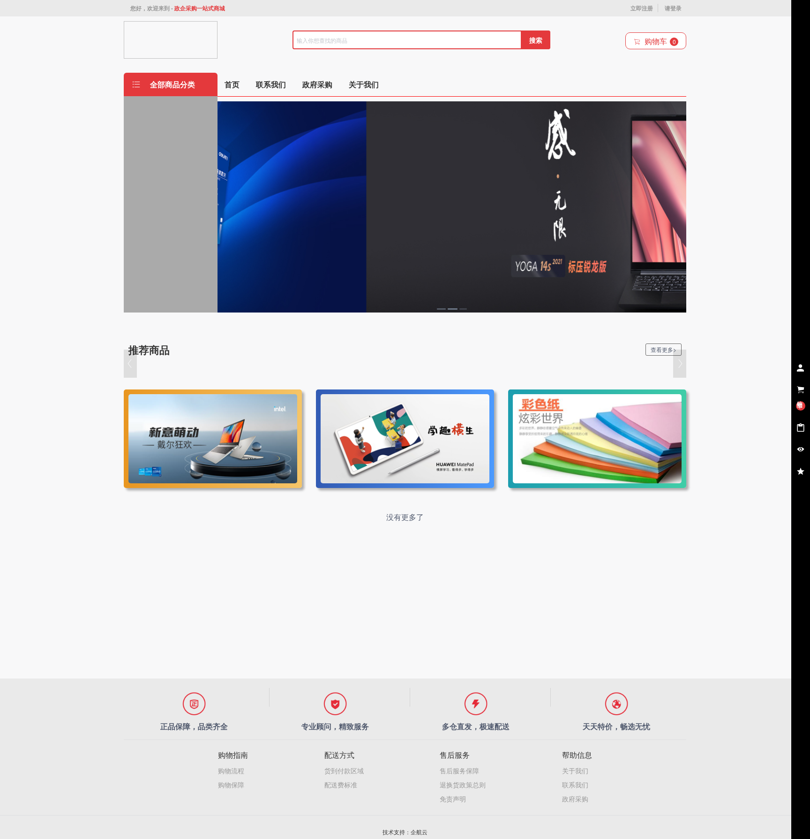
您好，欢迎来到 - (177, 8)
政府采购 (575, 798)
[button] (130, 364)
